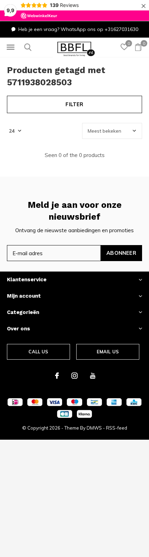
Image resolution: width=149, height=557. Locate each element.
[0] (138, 47)
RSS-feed (116, 428)
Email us (108, 351)
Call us (38, 351)
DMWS (94, 428)
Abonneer (121, 253)
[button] (10, 47)
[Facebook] (57, 375)
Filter (74, 104)
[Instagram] (74, 375)
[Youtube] (92, 375)
